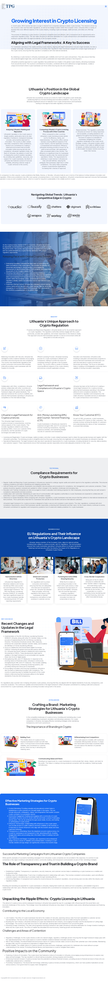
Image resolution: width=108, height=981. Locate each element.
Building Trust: (25, 737)
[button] (105, 6)
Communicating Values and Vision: (50, 759)
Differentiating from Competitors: (86, 737)
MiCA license (26, 26)
